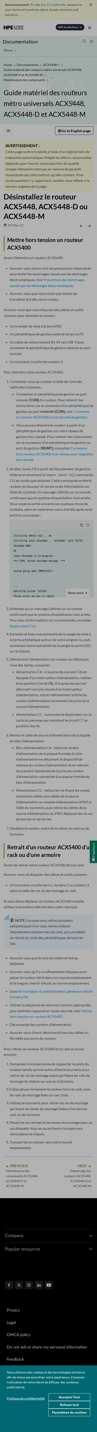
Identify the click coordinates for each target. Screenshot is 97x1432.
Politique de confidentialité (26, 1398)
